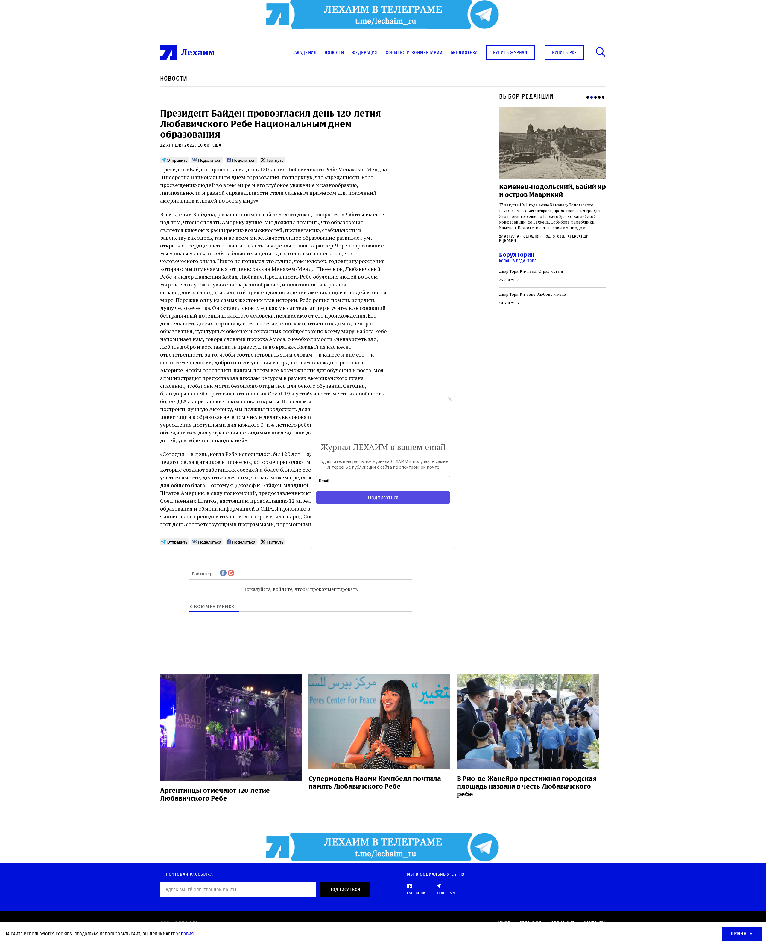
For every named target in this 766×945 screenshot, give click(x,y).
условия (185, 933)
